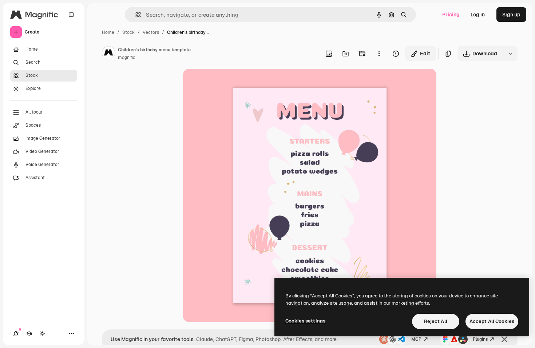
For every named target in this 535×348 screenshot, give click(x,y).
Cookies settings (305, 321)
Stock (128, 32)
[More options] (379, 53)
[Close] (504, 339)
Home (108, 32)
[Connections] (16, 333)
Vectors (151, 32)
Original (229, 82)
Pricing (451, 14)
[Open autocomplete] (135, 14)
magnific (126, 57)
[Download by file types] (510, 53)
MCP (416, 339)
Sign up (511, 14)
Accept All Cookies (491, 321)
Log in (478, 14)
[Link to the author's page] (108, 54)
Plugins (480, 339)
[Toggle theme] (42, 333)
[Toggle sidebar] (71, 14)
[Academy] (29, 333)
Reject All (435, 321)
